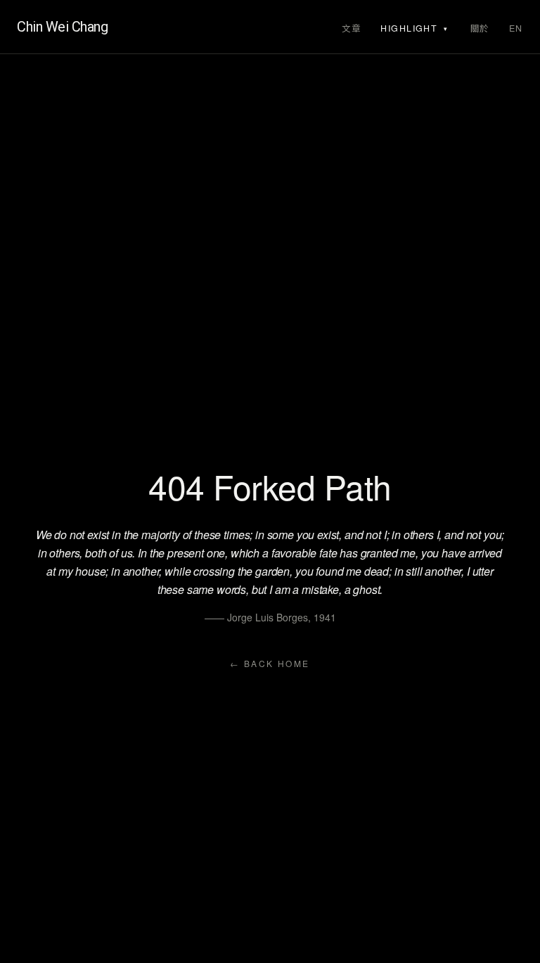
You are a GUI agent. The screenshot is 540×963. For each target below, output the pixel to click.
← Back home (269, 663)
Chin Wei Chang (62, 26)
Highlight (408, 28)
